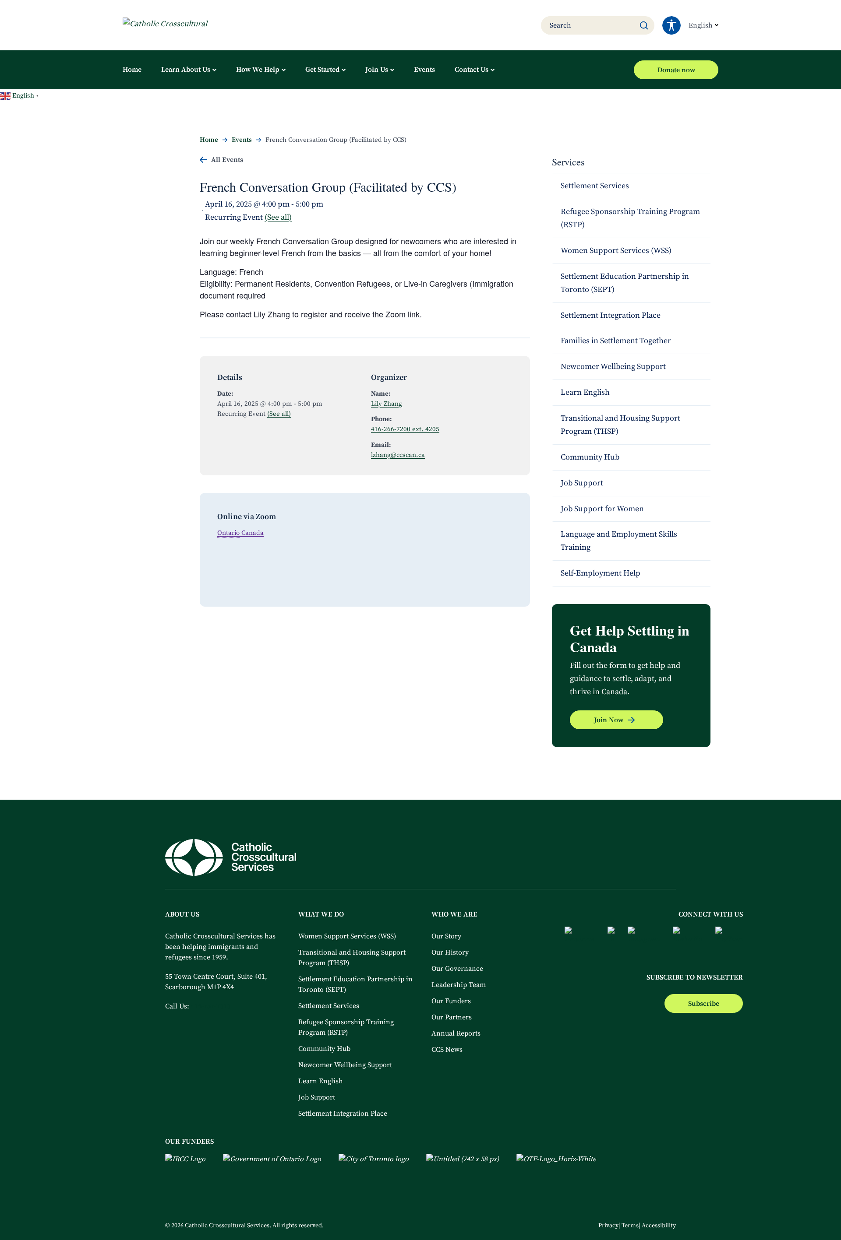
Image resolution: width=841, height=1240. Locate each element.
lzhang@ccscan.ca (398, 455)
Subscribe (703, 1003)
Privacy (608, 1225)
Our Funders (451, 1001)
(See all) (278, 217)
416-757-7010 (210, 1006)
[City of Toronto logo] (374, 1164)
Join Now (608, 720)
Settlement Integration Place (611, 315)
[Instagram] (644, 941)
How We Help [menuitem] (257, 69)
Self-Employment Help (601, 573)
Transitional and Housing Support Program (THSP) (620, 424)
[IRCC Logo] (185, 1164)
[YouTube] (729, 941)
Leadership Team (458, 984)
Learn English (585, 392)
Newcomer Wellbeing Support (613, 367)
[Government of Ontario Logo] (272, 1164)
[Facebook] (579, 941)
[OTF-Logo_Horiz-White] (556, 1164)
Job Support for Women (602, 509)
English (701, 25)
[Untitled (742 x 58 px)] (462, 1164)
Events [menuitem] (424, 69)
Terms (630, 1225)
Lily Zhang (386, 404)
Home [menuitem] (132, 69)
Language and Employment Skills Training (619, 540)
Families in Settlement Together (616, 341)
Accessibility (659, 1225)
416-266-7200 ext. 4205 (405, 429)
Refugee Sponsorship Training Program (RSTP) (630, 218)
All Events (227, 159)
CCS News (447, 1049)
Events (242, 140)
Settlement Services (595, 186)
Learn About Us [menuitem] (185, 69)
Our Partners (451, 1017)
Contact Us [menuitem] (471, 69)
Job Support (582, 483)
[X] (611, 941)
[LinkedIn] (687, 941)
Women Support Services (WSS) (616, 251)
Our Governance (457, 968)
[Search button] (644, 25)
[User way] (671, 25)
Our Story (446, 936)
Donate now (676, 70)
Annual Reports (456, 1033)
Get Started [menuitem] (322, 69)
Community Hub (590, 457)
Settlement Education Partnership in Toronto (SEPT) (625, 283)
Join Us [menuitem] (376, 69)
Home (209, 140)
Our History (450, 952)
